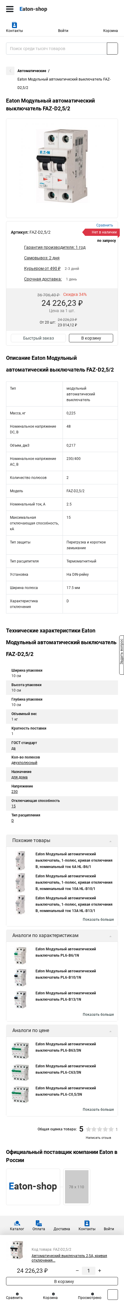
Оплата (39, 1229)
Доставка (62, 1229)
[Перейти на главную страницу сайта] (45, 9)
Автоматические (31, 71)
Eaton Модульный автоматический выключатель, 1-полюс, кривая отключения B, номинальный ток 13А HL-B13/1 (74, 904)
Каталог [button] (17, 1229)
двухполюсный (24, 763)
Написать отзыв (98, 1138)
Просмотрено (89, 1298)
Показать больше (98, 919)
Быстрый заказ (38, 338)
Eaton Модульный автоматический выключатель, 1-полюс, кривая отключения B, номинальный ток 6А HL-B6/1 (74, 860)
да (13, 748)
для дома (19, 777)
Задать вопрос (121, 652)
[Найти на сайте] (112, 49)
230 (14, 792)
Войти (63, 31)
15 (13, 806)
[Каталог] (10, 9)
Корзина (110, 31)
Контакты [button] (14, 31)
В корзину (91, 338)
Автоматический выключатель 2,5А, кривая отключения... (69, 1258)
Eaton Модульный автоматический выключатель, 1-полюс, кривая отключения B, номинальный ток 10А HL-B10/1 (74, 882)
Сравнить (14, 1298)
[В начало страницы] (112, 1294)
